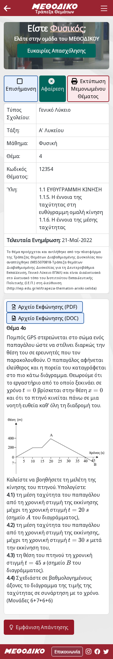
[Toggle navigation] (104, 8)
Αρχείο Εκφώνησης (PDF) (47, 306)
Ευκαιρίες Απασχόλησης (56, 50)
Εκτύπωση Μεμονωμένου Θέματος (88, 89)
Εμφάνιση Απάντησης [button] (42, 627)
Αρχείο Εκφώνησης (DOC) (48, 318)
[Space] (54, 8)
